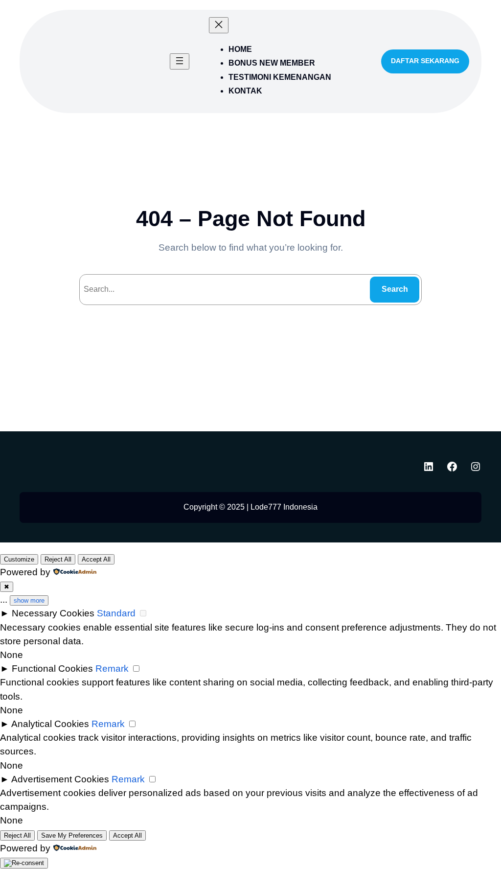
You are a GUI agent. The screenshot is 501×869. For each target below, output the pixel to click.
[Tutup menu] (218, 25)
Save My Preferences (72, 835)
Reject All (58, 559)
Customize (19, 559)
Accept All (96, 559)
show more (29, 600)
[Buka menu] (179, 61)
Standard (116, 613)
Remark (112, 668)
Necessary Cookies (53, 613)
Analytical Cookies (50, 724)
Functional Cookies (52, 668)
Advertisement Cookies (60, 779)
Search (395, 289)
